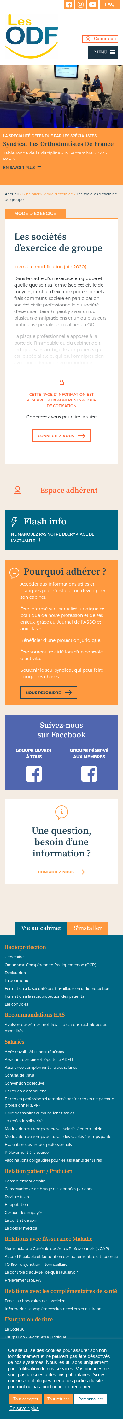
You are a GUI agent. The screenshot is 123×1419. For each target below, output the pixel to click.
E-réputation (16, 1204)
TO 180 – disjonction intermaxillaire (36, 1264)
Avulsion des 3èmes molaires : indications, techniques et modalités (56, 1027)
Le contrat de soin (21, 1220)
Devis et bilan (17, 1196)
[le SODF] (61, 36)
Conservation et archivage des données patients (48, 1188)
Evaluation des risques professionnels (38, 1144)
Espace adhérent (68, 490)
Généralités (15, 957)
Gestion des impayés (23, 1212)
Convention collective (24, 1083)
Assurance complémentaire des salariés (41, 1067)
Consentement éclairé (25, 1181)
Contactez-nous (56, 872)
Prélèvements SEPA (23, 1280)
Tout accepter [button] (25, 1399)
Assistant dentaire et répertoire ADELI (39, 1059)
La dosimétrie (17, 980)
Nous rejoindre (43, 692)
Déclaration (15, 972)
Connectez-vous (56, 436)
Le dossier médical (21, 1228)
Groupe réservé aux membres (89, 753)
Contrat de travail (20, 1075)
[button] (100, 52)
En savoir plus (19, 167)
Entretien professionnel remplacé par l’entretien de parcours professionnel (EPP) (59, 1101)
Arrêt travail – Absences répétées (34, 1051)
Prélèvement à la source (27, 1152)
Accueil (12, 194)
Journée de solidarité (24, 1121)
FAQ (109, 4)
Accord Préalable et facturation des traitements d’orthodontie (61, 1256)
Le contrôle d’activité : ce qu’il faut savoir (41, 1272)
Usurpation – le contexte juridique (35, 1337)
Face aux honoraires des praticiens (36, 1300)
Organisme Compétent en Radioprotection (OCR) (50, 964)
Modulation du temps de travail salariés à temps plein (53, 1128)
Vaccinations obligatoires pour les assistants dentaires (53, 1160)
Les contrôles (16, 1004)
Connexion (105, 39)
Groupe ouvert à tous (34, 753)
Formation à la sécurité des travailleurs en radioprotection (57, 988)
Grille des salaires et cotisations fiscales (39, 1113)
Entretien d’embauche (26, 1091)
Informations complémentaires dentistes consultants (53, 1308)
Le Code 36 (14, 1329)
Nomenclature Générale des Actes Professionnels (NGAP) (57, 1248)
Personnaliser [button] (90, 1399)
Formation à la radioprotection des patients (44, 996)
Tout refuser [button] (58, 1399)
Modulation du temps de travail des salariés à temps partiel (58, 1136)
